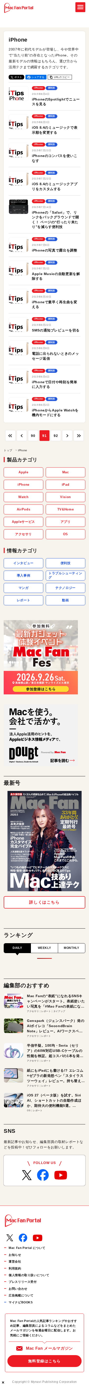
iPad (65, 484)
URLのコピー (62, 77)
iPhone (23, 484)
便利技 (66, 563)
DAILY (17, 948)
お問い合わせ (18, 1289)
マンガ (24, 588)
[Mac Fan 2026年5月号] (44, 841)
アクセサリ (23, 534)
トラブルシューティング (65, 575)
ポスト (18, 77)
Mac (65, 472)
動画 (65, 600)
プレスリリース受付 (23, 1282)
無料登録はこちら (44, 1361)
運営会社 (15, 1261)
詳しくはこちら (44, 902)
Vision (65, 497)
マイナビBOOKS (21, 1302)
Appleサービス (23, 522)
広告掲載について (21, 1295)
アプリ (66, 522)
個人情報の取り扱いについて (29, 1275)
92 (56, 436)
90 (33, 436)
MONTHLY (71, 948)
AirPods (23, 509)
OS (65, 534)
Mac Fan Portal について (27, 1248)
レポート (23, 600)
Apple (23, 472)
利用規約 (15, 1268)
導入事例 (23, 575)
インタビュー (23, 563)
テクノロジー (65, 588)
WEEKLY (44, 948)
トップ (8, 450)
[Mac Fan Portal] (18, 8)
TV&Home (65, 509)
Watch (23, 497)
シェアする (37, 77)
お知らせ (15, 1255)
